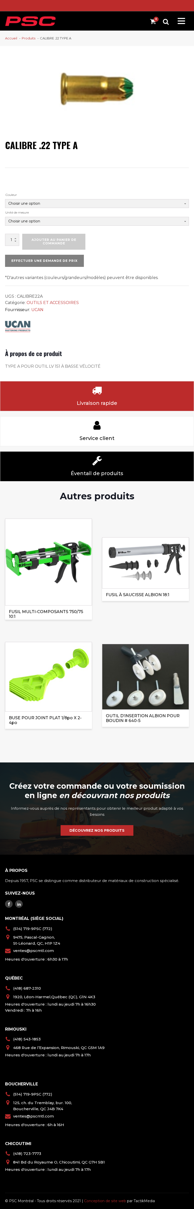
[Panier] (154, 22)
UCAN (37, 309)
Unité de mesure (17, 212)
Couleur (11, 195)
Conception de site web (105, 1201)
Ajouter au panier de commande (54, 241)
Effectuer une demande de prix (44, 261)
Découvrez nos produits (97, 830)
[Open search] (166, 21)
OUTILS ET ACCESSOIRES (53, 302)
